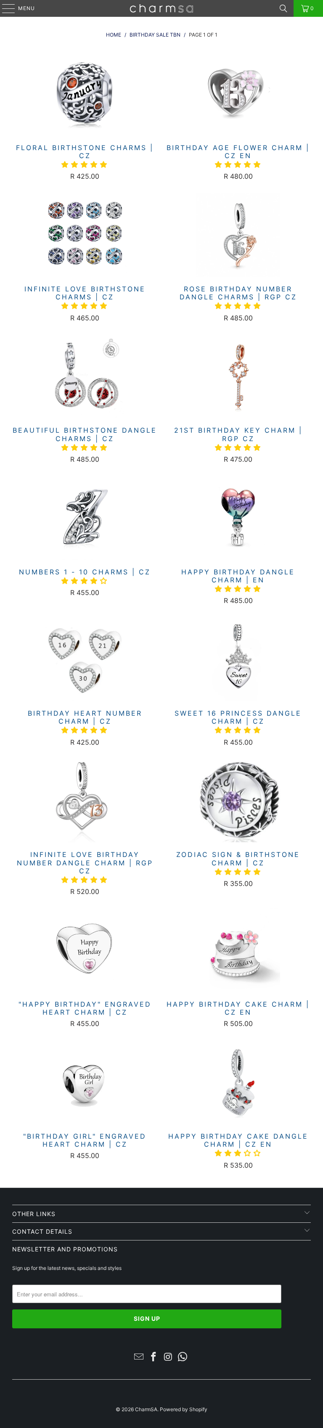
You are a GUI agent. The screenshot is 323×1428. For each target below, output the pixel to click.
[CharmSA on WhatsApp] (183, 1357)
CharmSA (146, 1409)
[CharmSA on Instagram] (168, 1357)
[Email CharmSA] (139, 1357)
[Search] (283, 8)
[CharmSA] (161, 8)
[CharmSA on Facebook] (154, 1357)
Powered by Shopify (183, 1409)
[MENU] (4, 8)
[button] (84, 164)
